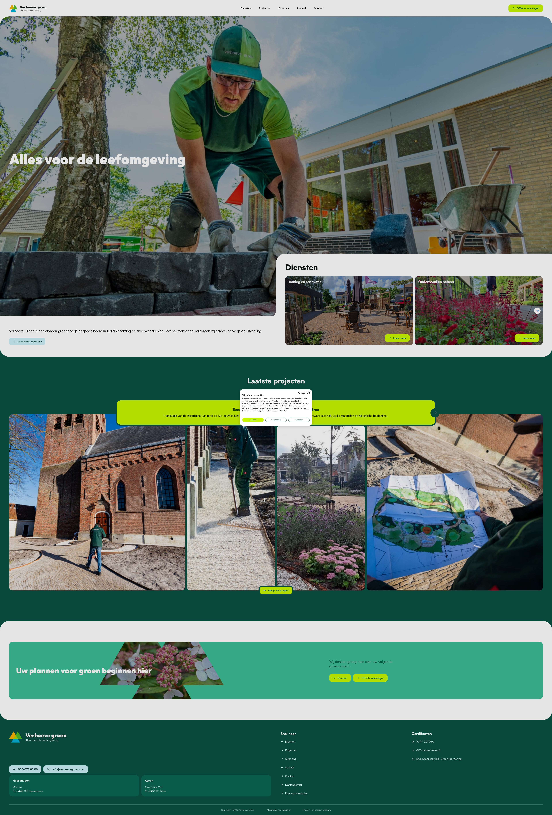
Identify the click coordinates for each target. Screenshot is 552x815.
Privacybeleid (303, 393)
